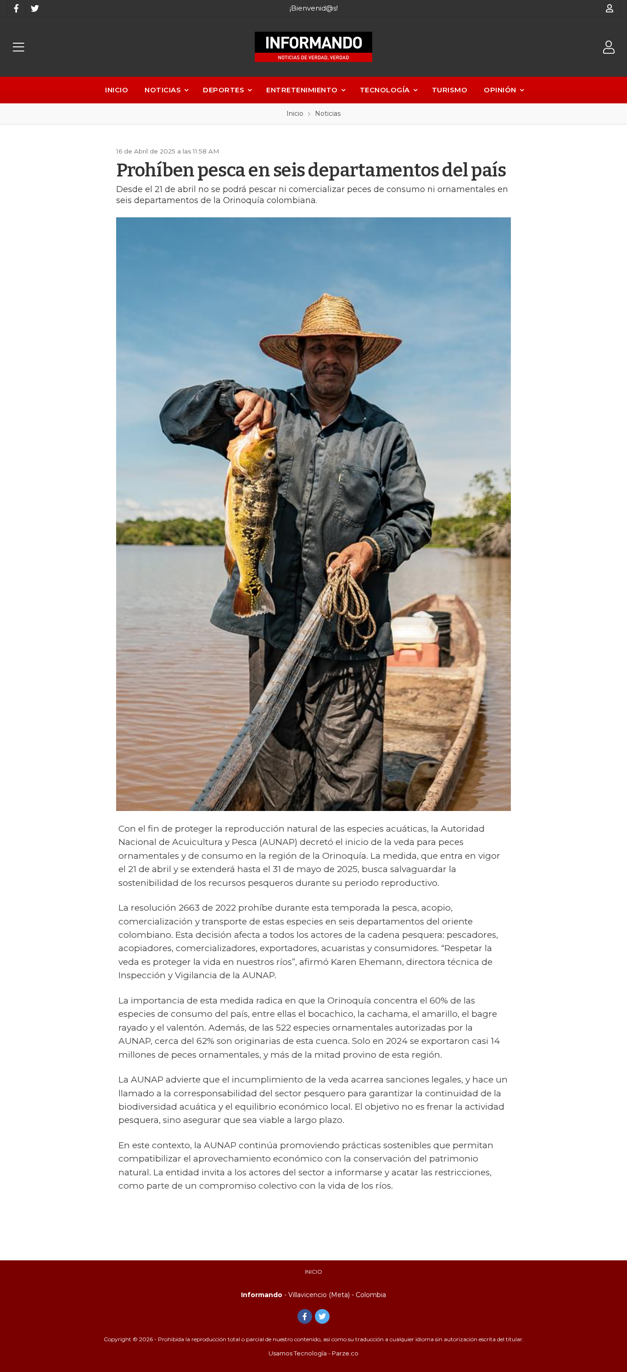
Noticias (163, 89)
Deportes (223, 89)
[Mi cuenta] (609, 8)
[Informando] (313, 47)
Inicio (116, 89)
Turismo (450, 89)
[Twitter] (34, 8)
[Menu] (18, 47)
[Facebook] (16, 8)
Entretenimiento (302, 89)
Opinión (500, 89)
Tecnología (385, 89)
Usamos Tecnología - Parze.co (313, 1353)
